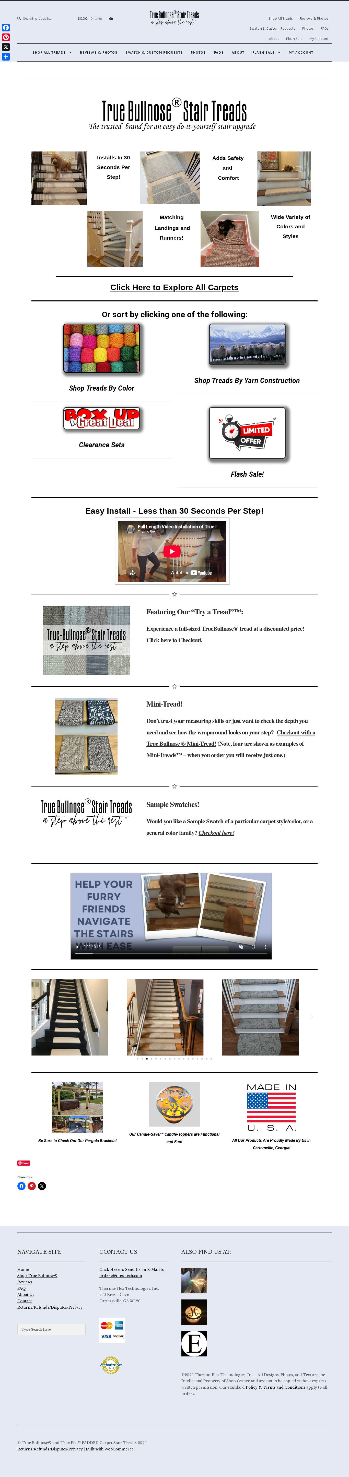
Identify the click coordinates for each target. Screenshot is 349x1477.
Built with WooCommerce (110, 1449)
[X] (6, 47)
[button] (37, 1017)
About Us (25, 1295)
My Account (319, 39)
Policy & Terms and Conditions (275, 1387)
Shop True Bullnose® (37, 1276)
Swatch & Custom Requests (272, 28)
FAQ (21, 1288)
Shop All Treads (280, 18)
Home (23, 1270)
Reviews (24, 1282)
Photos (308, 28)
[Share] (6, 57)
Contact (24, 1301)
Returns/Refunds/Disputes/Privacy (50, 1307)
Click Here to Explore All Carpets (174, 287)
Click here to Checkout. (174, 639)
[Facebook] (6, 27)
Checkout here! (216, 832)
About (274, 39)
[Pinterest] (6, 37)
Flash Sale (294, 39)
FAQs (325, 28)
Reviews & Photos (314, 18)
